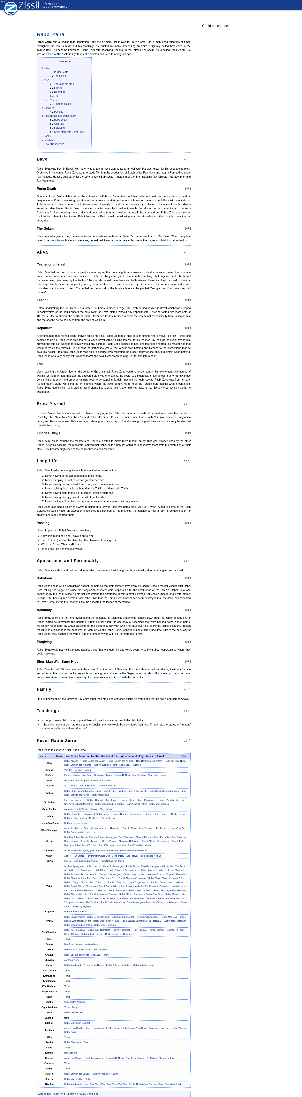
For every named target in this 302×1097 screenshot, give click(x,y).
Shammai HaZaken (128, 841)
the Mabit (69, 890)
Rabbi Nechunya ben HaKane (169, 890)
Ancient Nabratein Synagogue (79, 850)
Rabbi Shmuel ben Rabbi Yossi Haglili (167, 791)
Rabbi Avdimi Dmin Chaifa (77, 949)
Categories (44, 1093)
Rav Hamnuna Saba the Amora (80, 841)
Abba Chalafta (72, 828)
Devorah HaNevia (115, 1058)
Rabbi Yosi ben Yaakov (75, 818)
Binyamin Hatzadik (175, 874)
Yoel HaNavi (106, 809)
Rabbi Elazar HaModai (107, 850)
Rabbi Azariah (71, 761)
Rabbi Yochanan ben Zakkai (78, 925)
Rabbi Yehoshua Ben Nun (171, 898)
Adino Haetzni (93, 866)
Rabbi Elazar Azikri (108, 886)
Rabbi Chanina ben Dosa (76, 1042)
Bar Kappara (70, 1053)
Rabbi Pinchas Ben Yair (76, 894)
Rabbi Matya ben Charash (77, 1023)
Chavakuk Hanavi (100, 955)
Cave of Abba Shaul (101, 780)
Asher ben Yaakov (73, 1058)
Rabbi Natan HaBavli (139, 890)
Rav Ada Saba (71, 837)
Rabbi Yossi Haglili (100, 795)
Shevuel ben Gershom (86, 944)
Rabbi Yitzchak (89, 845)
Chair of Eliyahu (143, 837)
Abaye (67, 856)
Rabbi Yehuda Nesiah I (150, 856)
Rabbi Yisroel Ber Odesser (118, 934)
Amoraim (71, 1093)
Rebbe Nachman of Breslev (143, 1084)
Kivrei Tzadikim (66, 756)
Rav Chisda (78, 856)
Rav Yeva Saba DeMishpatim (78, 804)
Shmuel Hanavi (71, 934)
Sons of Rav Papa (121, 856)
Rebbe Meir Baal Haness (173, 917)
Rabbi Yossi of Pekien (136, 804)
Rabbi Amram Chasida (137, 866)
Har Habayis (140, 930)
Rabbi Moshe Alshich (131, 886)
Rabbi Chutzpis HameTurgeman (126, 882)
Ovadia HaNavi (122, 775)
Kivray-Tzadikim (88, 1093)
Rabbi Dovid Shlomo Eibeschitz (80, 886)
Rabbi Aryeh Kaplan (74, 930)
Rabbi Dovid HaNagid (98, 917)
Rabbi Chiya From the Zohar (83, 882)
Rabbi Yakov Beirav (74, 898)
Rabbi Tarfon (178, 814)
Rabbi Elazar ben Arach (93, 761)
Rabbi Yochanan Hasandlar (112, 845)
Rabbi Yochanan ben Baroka (109, 804)
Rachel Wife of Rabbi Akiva (77, 921)
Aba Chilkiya (70, 785)
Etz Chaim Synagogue (147, 917)
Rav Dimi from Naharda (98, 856)
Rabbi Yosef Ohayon (156, 902)
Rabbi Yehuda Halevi (143, 965)
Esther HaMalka (72, 775)
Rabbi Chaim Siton (157, 878)
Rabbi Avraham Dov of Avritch (80, 874)
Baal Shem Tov (97, 1084)
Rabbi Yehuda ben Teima (105, 765)
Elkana (148, 814)
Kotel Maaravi (157, 930)
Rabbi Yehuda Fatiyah (92, 934)
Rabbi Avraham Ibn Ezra (76, 965)
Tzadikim (57, 1093)
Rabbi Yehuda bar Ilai (171, 800)
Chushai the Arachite (74, 1002)
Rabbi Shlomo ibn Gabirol (118, 965)
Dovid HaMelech (121, 930)
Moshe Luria (179, 886)
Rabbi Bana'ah (72, 814)
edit (186, 159)
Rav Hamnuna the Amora (149, 761)
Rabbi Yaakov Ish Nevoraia (133, 850)
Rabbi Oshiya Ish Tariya (112, 861)
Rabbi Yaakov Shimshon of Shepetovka (141, 921)
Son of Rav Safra (154, 894)
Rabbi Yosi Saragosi (159, 804)
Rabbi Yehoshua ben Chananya (138, 898)
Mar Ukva (114, 1028)
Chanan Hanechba (88, 785)
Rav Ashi (68, 944)
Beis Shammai (126, 837)
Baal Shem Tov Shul (117, 1084)
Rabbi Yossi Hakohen (130, 765)
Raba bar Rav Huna (175, 761)
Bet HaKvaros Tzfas (152, 874)
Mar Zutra (87, 775)
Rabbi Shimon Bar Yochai (155, 841)
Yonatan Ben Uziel (73, 770)
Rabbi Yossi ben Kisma (139, 845)
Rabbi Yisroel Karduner (174, 921)
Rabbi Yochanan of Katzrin (105, 1074)
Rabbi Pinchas (139, 775)
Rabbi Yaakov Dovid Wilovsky (103, 898)
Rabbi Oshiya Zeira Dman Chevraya (139, 1028)
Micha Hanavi (97, 965)
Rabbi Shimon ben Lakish (77, 1074)
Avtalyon (68, 809)
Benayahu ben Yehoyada (76, 780)
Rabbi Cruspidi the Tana (101, 800)
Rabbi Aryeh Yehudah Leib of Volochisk (162, 870)
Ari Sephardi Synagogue (123, 870)
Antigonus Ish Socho (162, 866)
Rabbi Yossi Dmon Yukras (102, 818)
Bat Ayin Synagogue (110, 874)
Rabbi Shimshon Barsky (171, 1084)
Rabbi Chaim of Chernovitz (132, 878)
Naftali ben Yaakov (135, 1058)
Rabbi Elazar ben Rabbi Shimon (170, 837)
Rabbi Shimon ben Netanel (77, 765)
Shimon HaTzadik (176, 930)
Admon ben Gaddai (74, 1028)
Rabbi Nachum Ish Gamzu (91, 890)
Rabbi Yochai (81, 809)
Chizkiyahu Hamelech (99, 930)
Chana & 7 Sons (177, 878)
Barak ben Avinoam (94, 1058)
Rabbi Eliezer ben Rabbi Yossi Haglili (82, 791)
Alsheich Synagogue (113, 866)
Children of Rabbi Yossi (96, 814)
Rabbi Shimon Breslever (131, 894)
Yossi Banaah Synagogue (78, 906)
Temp (67, 1007)
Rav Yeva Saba (72, 845)
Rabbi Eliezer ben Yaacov (137, 828)
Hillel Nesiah (140, 791)
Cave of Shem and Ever (104, 878)
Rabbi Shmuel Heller (175, 894)
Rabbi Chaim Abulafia (74, 917)
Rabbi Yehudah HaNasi (75, 911)
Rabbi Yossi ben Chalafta (170, 828)
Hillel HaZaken (108, 841)
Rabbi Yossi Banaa (177, 902)
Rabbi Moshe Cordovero (157, 886)
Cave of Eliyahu (99, 949)
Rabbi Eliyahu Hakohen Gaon (117, 791)
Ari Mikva (101, 870)
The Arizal (180, 866)
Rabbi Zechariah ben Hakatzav (79, 832)
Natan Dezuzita (117, 890)
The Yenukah (92, 902)
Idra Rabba (161, 814)
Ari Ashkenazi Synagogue (78, 870)
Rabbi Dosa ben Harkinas (167, 882)
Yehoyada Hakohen (74, 902)
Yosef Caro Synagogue (132, 902)
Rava (134, 856)
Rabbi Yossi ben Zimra (75, 823)
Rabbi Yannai (179, 1028)
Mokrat (87, 770)
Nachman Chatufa (103, 775)
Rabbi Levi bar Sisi (73, 1012)
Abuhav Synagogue (74, 866)
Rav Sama (165, 1028)
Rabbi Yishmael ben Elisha (77, 1079)
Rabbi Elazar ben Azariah (121, 761)
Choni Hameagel (107, 785)
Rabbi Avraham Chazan (76, 1084)
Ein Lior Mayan (73, 800)
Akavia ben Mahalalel (96, 1028)
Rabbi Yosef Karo (109, 902)
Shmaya (94, 809)
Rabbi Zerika (70, 1032)
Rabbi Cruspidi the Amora (127, 814)
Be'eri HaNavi (131, 874)
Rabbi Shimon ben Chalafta (103, 894)
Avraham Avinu (71, 960)
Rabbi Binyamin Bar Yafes (77, 878)
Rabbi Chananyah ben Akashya (101, 828)
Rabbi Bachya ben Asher (76, 955)
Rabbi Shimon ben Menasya (137, 800)
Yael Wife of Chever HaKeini (160, 1058)
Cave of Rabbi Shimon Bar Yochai (81, 861)
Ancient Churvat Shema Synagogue (99, 837)
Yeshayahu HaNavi (157, 775)
